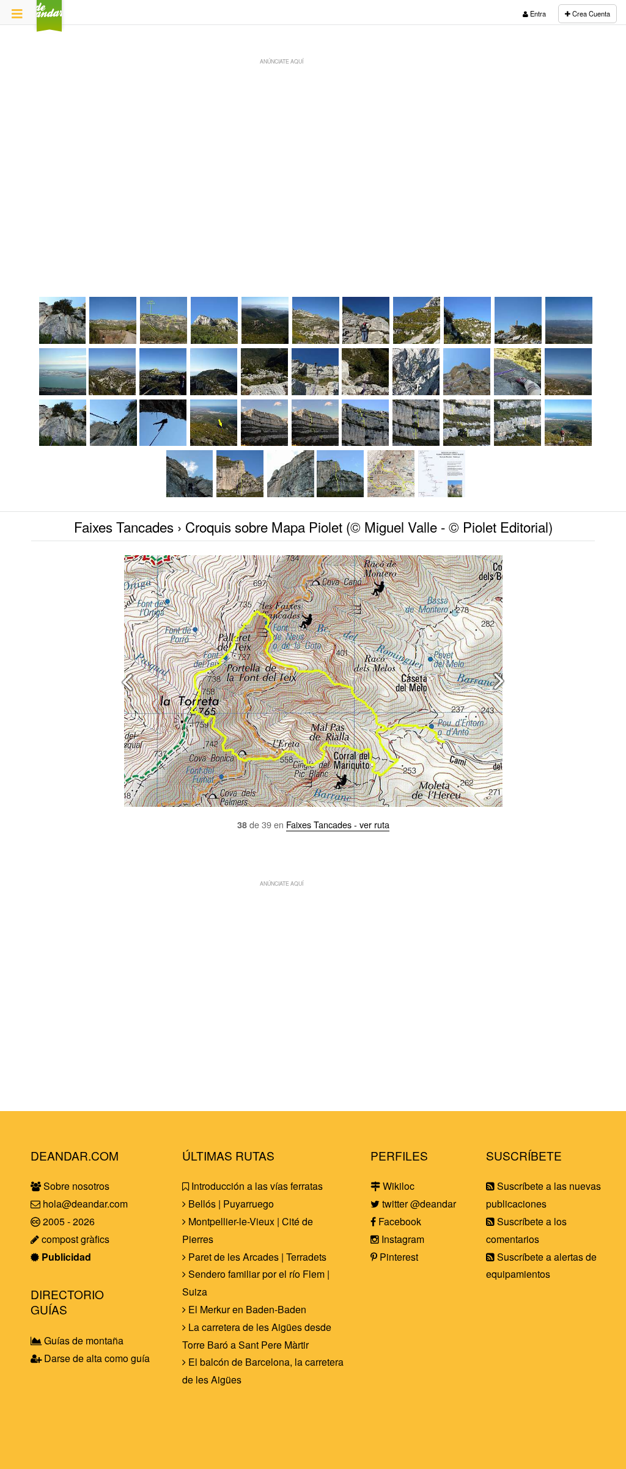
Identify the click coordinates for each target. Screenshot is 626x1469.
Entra (537, 13)
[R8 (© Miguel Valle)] (163, 442)
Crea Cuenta (590, 13)
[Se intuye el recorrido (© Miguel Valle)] (164, 340)
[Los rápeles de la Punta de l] (240, 493)
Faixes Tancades (124, 526)
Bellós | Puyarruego (230, 1204)
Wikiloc (397, 1186)
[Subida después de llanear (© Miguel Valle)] (215, 340)
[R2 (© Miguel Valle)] (366, 391)
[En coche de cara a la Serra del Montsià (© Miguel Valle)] (113, 340)
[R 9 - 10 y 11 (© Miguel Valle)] (341, 493)
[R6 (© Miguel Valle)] (63, 340)
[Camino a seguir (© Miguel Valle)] (163, 391)
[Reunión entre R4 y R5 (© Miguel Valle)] (518, 391)
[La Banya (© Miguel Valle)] (62, 391)
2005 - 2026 (67, 1221)
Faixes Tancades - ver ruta (337, 824)
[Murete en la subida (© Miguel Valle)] (366, 340)
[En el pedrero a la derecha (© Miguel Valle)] (417, 340)
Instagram (401, 1239)
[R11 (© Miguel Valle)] (290, 493)
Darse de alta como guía (96, 1358)
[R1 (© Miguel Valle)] (265, 391)
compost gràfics (74, 1239)
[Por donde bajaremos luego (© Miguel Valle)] (316, 340)
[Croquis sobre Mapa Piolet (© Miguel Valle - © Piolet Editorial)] (391, 493)
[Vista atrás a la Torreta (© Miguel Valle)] (214, 391)
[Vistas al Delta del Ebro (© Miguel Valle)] (569, 391)
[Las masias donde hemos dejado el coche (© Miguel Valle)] (265, 340)
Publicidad (65, 1257)
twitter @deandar (418, 1204)
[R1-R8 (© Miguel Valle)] (265, 442)
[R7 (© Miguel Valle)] (113, 442)
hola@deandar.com (85, 1204)
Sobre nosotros (75, 1186)
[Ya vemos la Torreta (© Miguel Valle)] (468, 340)
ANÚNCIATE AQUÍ (281, 61)
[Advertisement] (313, 156)
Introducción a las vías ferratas (256, 1186)
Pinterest (397, 1257)
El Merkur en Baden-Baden (246, 1309)
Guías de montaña (82, 1340)
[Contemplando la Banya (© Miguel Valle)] (569, 442)
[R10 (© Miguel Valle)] (190, 493)
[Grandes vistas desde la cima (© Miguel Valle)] (569, 340)
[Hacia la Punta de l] (214, 442)
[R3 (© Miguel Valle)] (416, 391)
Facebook (398, 1221)
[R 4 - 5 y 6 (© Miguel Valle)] (416, 442)
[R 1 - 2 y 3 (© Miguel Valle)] (366, 442)
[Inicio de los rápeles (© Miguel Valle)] (113, 391)
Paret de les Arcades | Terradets (256, 1257)
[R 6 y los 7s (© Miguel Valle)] (467, 442)
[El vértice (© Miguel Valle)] (519, 340)
